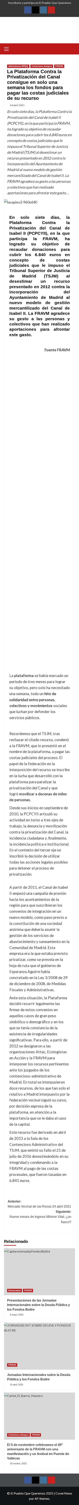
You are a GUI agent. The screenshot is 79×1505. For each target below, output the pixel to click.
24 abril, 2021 (17, 105)
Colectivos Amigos (42, 66)
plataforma (24, 675)
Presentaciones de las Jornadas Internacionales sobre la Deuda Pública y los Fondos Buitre (38, 1305)
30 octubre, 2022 (18, 1463)
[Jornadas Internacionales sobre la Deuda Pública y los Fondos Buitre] (39, 1346)
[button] (8, 48)
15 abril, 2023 (16, 1384)
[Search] (72, 48)
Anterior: (39, 1204)
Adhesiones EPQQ (18, 66)
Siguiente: (40, 1217)
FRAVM (59, 66)
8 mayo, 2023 (16, 1314)
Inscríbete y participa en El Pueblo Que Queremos (39, 2)
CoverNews (64, 1493)
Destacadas (14, 1290)
